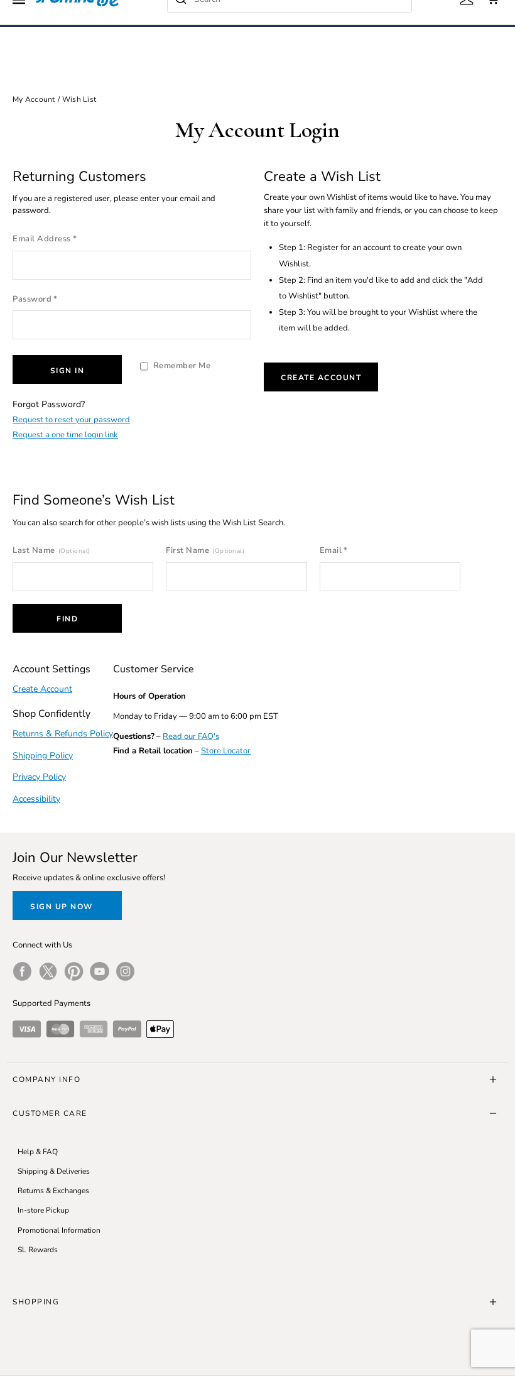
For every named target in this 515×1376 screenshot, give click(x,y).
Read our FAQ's (191, 736)
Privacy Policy (39, 777)
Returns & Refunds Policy (63, 734)
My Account (34, 99)
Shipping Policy (43, 756)
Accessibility (36, 799)
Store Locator (226, 750)
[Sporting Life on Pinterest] (74, 971)
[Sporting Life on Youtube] (99, 971)
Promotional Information (59, 1230)
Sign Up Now (61, 907)
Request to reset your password (71, 419)
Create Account (321, 378)
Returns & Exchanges (53, 1191)
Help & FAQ (38, 1152)
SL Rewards (38, 1250)
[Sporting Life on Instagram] (125, 971)
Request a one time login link (65, 434)
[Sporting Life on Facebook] (22, 971)
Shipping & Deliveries (54, 1171)
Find (67, 619)
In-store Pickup (43, 1210)
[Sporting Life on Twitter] (48, 971)
